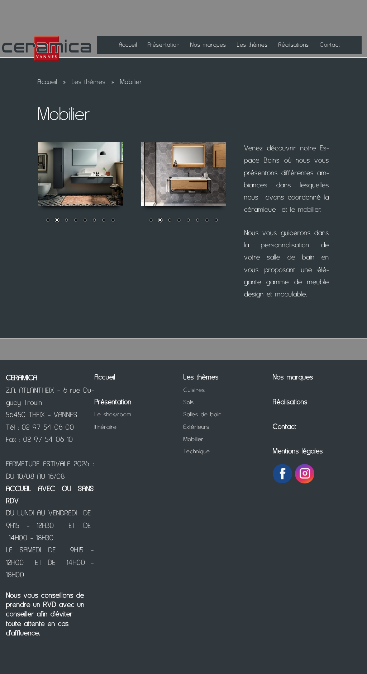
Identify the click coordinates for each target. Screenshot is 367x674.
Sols (189, 402)
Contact (330, 44)
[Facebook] (282, 473)
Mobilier (131, 81)
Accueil (128, 44)
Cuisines (194, 389)
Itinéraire (106, 426)
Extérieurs (196, 426)
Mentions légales (298, 450)
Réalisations (293, 44)
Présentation (164, 44)
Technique (197, 451)
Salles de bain (202, 414)
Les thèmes (252, 44)
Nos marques (208, 44)
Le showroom (113, 414)
